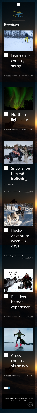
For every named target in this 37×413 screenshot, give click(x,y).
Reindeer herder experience (20, 301)
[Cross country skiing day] (18, 339)
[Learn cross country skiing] (18, 40)
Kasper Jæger (10, 256)
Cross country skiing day (19, 360)
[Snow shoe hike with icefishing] (18, 152)
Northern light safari (20, 117)
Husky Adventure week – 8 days (20, 238)
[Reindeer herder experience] (18, 280)
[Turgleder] (18, 14)
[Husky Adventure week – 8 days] (18, 214)
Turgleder (8, 76)
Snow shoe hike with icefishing (20, 173)
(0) (19, 76)
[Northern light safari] (18, 98)
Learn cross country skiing (21, 60)
